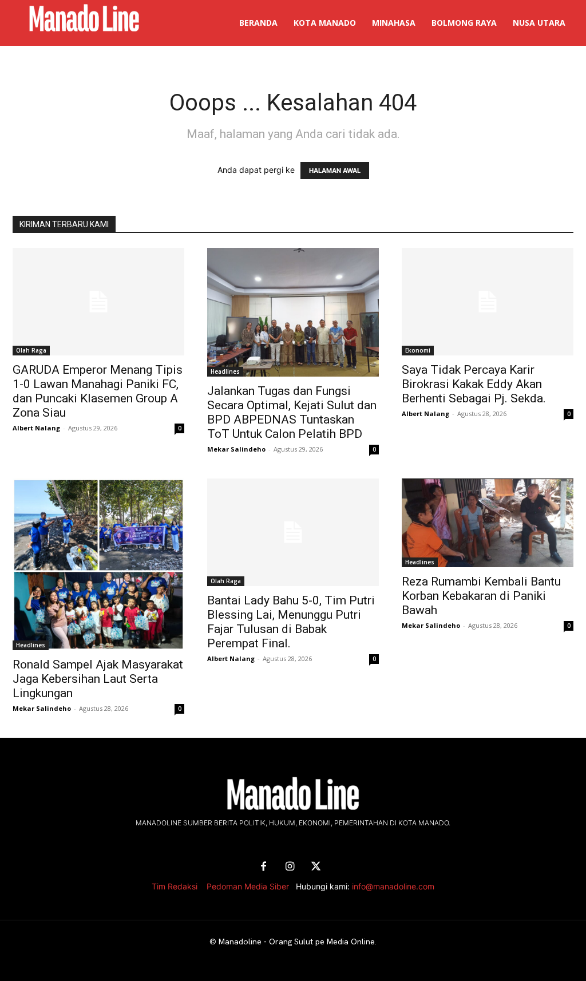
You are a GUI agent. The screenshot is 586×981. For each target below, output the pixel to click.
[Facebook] (263, 867)
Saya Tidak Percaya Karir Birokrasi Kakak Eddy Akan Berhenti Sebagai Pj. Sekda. (474, 384)
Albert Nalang (36, 428)
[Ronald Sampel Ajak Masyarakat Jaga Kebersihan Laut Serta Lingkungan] (98, 564)
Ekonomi (417, 350)
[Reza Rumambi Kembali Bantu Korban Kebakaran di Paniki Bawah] (487, 522)
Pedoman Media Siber (248, 886)
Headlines (225, 371)
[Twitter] (316, 867)
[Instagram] (289, 867)
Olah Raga (31, 350)
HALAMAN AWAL (335, 171)
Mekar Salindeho (236, 449)
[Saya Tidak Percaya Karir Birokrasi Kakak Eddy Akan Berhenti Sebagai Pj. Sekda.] (487, 301)
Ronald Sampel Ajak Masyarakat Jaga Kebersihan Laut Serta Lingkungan (98, 679)
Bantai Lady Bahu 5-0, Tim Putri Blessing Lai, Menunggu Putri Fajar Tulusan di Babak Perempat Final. (291, 622)
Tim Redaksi (174, 886)
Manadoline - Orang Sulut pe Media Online (297, 941)
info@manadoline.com (393, 886)
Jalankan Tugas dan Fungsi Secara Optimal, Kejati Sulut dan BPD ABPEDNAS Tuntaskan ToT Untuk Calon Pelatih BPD (292, 412)
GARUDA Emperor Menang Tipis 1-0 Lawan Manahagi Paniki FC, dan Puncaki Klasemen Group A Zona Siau (98, 391)
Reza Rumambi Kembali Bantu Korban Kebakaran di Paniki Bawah (481, 596)
